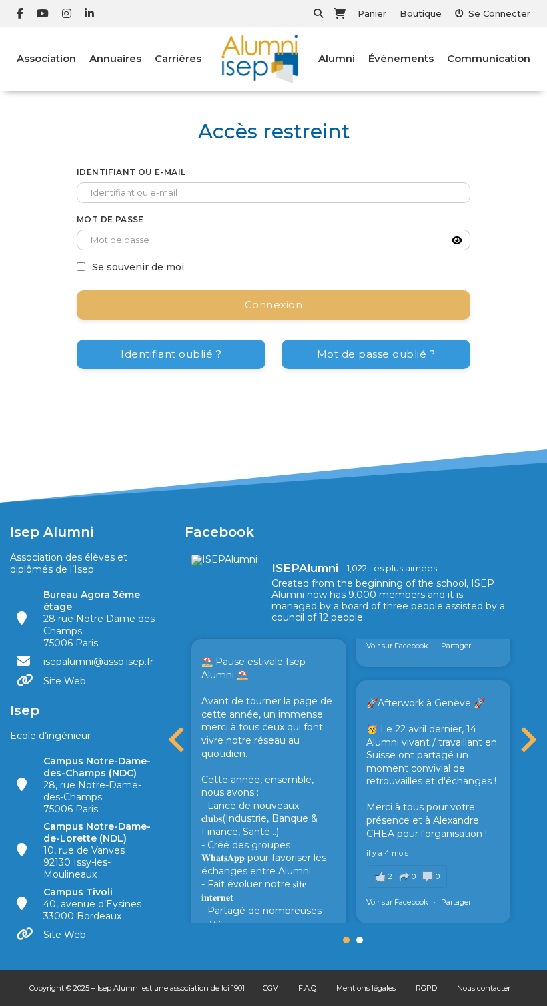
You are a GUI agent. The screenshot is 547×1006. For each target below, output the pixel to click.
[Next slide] (527, 739)
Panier (372, 13)
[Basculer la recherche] (318, 13)
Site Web (64, 681)
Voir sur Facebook (398, 645)
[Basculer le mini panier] (340, 13)
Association (46, 58)
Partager (456, 645)
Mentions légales (366, 988)
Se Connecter (499, 13)
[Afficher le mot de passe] (457, 240)
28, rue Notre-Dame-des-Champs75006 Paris (97, 785)
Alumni (336, 58)
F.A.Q (307, 988)
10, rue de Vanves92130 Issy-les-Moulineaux (97, 850)
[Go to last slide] (178, 739)
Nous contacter (483, 988)
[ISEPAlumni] (224, 560)
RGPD (426, 988)
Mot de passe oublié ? (376, 354)
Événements (401, 58)
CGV (270, 988)
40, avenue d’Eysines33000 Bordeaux (92, 904)
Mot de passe (110, 219)
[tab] (346, 940)
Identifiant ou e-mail (131, 172)
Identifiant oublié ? (171, 354)
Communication (488, 58)
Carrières (178, 58)
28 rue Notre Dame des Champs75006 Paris (99, 619)
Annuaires (115, 58)
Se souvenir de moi (138, 267)
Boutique (421, 13)
